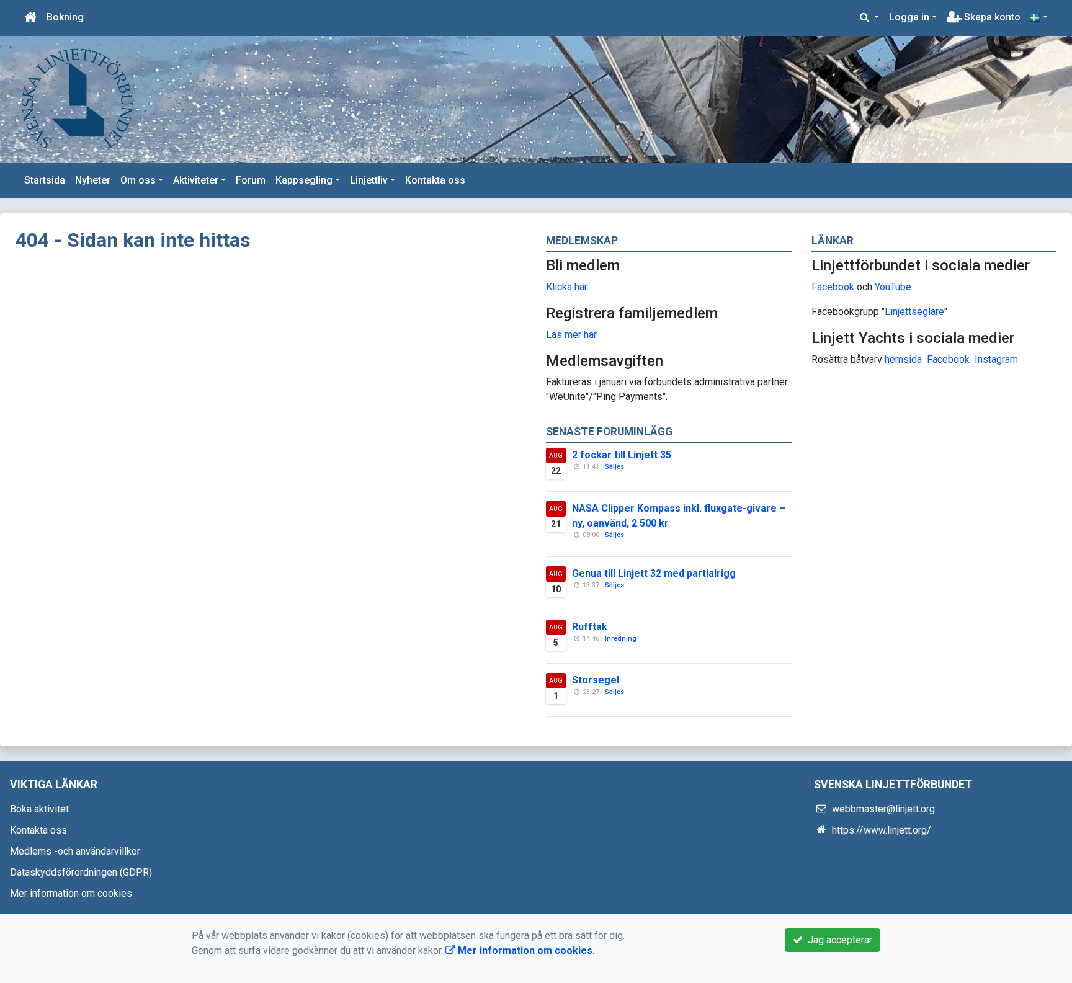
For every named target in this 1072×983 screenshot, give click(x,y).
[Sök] (869, 17)
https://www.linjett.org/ (881, 830)
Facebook (832, 287)
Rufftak (589, 627)
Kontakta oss (435, 180)
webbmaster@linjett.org (883, 809)
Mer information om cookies (71, 893)
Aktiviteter (195, 180)
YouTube (893, 287)
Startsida (44, 180)
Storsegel (595, 680)
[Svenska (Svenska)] (1039, 17)
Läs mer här (571, 334)
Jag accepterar (837, 940)
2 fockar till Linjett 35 (621, 455)
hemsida (903, 359)
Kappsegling (304, 180)
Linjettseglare (914, 312)
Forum (251, 180)
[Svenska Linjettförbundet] (78, 99)
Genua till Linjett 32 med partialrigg (654, 573)
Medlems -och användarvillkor (75, 851)
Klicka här (566, 287)
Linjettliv (369, 180)
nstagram (998, 359)
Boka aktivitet (39, 809)
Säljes (614, 467)
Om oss (138, 180)
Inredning (620, 638)
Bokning (65, 17)
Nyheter (92, 180)
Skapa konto (991, 17)
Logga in (909, 17)
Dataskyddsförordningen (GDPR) (81, 872)
